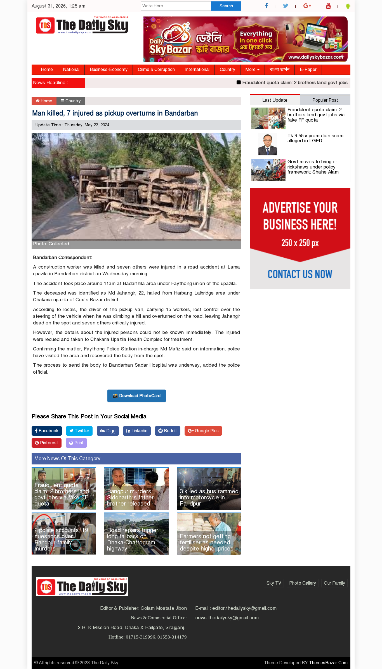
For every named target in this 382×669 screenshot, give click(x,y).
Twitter (81, 431)
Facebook (47, 431)
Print (78, 443)
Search (226, 5)
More (251, 69)
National (71, 69)
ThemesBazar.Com (328, 663)
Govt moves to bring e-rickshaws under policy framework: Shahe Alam (313, 167)
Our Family (334, 583)
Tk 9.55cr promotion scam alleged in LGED (315, 138)
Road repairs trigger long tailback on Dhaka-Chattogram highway (132, 539)
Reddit (170, 431)
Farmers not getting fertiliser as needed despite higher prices (207, 542)
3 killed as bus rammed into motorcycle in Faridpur (209, 497)
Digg (110, 431)
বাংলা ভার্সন (279, 69)
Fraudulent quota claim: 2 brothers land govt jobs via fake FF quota (303, 83)
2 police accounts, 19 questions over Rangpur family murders (61, 539)
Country (227, 69)
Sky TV (274, 583)
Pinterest (48, 443)
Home (47, 69)
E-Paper (308, 69)
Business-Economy (109, 69)
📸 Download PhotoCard (137, 395)
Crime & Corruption (156, 69)
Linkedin (138, 431)
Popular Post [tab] (325, 100)
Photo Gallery (302, 583)
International (197, 69)
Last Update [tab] (274, 100)
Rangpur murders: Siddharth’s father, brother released (131, 497)
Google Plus (206, 431)
